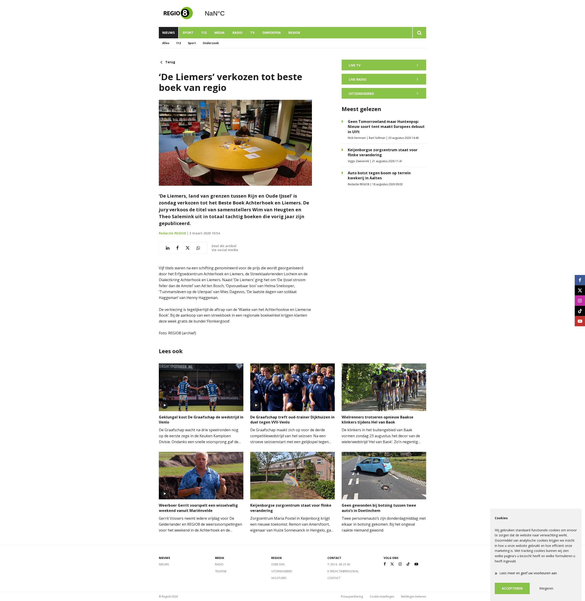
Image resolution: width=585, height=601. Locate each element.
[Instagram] (400, 564)
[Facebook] (385, 564)
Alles (165, 43)
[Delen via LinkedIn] (167, 248)
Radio (237, 32)
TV (252, 32)
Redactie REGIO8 (172, 233)
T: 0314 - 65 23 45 (338, 564)
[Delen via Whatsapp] (198, 248)
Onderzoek (211, 43)
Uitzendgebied (281, 571)
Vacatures (278, 578)
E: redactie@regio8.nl (343, 571)
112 (204, 32)
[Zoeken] (419, 32)
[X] (392, 564)
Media (219, 32)
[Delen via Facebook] (177, 248)
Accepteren (512, 588)
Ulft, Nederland (226, 13)
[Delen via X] (187, 248)
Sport (188, 32)
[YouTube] (416, 564)
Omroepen (271, 32)
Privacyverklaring (352, 596)
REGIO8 (294, 32)
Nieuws (168, 32)
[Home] (178, 13)
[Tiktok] (408, 564)
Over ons (278, 564)
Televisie (220, 571)
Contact (333, 578)
